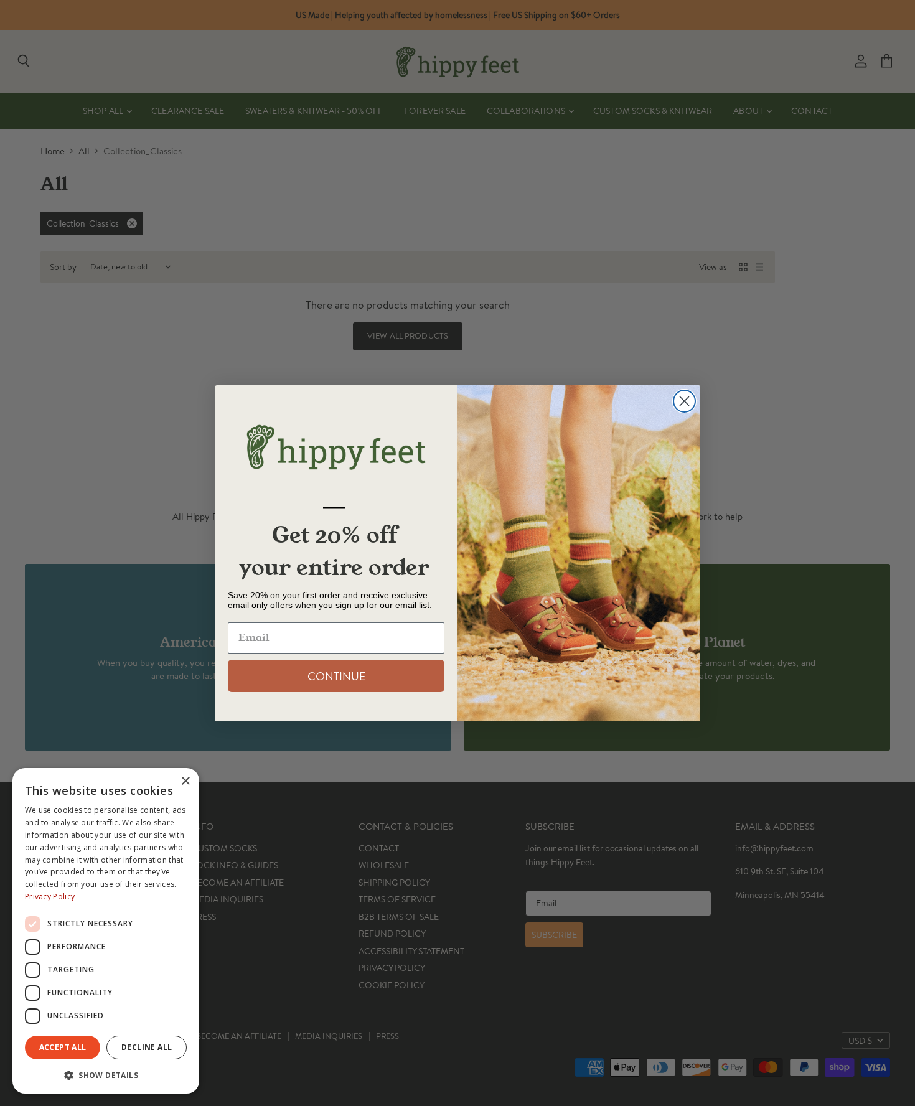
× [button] (185, 781)
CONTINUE (336, 675)
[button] (106, 1074)
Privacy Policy (50, 896)
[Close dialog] (684, 401)
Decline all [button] (146, 1047)
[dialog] (105, 931)
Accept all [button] (63, 1047)
